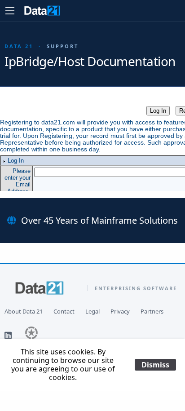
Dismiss (155, 365)
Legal (92, 311)
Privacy (120, 311)
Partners (152, 311)
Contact (64, 311)
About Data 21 (23, 311)
